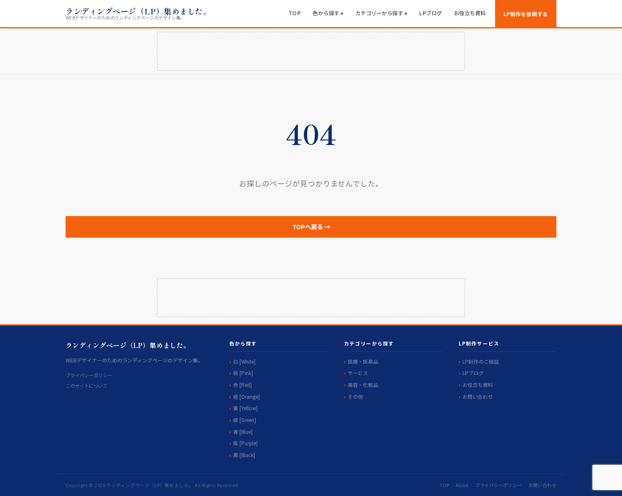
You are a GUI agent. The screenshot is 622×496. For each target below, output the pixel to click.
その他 (355, 396)
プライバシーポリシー (89, 375)
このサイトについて (86, 385)
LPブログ (430, 13)
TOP (295, 13)
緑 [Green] (244, 419)
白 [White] (244, 361)
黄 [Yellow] (245, 407)
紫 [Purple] (245, 443)
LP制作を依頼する (526, 13)
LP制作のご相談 (480, 361)
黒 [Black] (244, 454)
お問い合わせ (477, 396)
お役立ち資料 (470, 13)
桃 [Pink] (243, 372)
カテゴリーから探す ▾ (381, 13)
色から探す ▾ (328, 13)
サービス (358, 372)
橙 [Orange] (246, 396)
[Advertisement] (311, 51)
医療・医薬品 (363, 361)
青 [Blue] (243, 431)
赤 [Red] (242, 384)
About (462, 485)
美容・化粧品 (363, 384)
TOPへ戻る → (311, 226)
